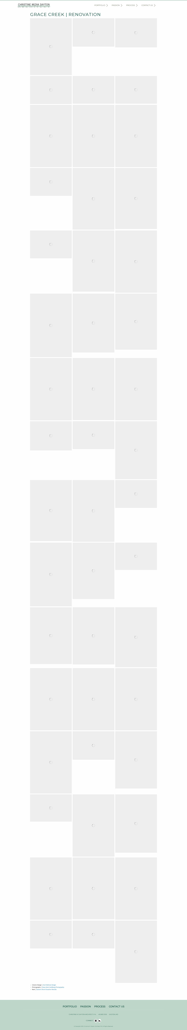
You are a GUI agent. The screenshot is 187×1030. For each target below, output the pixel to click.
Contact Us (147, 5)
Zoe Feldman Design (49, 985)
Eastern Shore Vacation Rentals (46, 989)
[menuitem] (101, 5)
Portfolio (99, 5)
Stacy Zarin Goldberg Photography (53, 987)
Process (130, 5)
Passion (116, 5)
